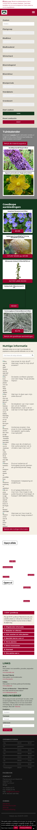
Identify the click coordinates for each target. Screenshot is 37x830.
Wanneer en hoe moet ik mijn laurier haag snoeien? (22, 514)
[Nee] (33, 828)
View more (18, 158)
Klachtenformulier (9, 805)
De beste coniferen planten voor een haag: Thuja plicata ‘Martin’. (22, 379)
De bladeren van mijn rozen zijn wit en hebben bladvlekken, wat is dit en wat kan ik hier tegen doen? (22, 407)
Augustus (13, 135)
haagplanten (27, 587)
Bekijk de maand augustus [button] (15, 143)
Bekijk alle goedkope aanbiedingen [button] (18, 336)
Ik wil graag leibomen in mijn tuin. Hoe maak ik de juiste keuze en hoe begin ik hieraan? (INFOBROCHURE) (22, 493)
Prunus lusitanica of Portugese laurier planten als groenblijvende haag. (21, 465)
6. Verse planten (10, 642)
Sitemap (6, 807)
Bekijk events (7, 1)
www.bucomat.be (8, 679)
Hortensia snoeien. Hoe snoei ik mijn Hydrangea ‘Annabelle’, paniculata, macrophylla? (21, 430)
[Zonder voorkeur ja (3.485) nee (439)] (18, 68)
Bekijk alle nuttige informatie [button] (16, 529)
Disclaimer (6, 804)
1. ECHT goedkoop (11, 613)
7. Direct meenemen (12, 646)
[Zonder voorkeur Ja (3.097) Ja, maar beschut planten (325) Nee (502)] (18, 59)
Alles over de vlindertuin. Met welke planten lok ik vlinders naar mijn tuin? (21, 446)
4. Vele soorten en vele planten (16, 634)
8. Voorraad (8, 649)
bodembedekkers (8, 567)
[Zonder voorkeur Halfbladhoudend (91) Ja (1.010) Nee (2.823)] (18, 50)
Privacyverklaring (9, 809)
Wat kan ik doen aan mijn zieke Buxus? (21, 395)
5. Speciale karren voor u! (14, 638)
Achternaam (6, 723)
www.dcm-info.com (8, 672)
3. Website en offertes (12, 631)
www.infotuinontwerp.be (10, 692)
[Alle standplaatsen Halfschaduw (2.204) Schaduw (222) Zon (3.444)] (18, 95)
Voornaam (6, 716)
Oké (16, 828)
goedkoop (12, 561)
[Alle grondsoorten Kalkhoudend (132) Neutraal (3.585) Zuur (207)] (18, 104)
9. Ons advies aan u (11, 653)
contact (29, 5)
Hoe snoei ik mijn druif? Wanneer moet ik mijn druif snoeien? (22, 363)
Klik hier (17, 706)
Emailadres (6, 709)
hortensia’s (27, 601)
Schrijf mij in (7, 730)
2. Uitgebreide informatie (14, 627)
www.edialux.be (7, 686)
